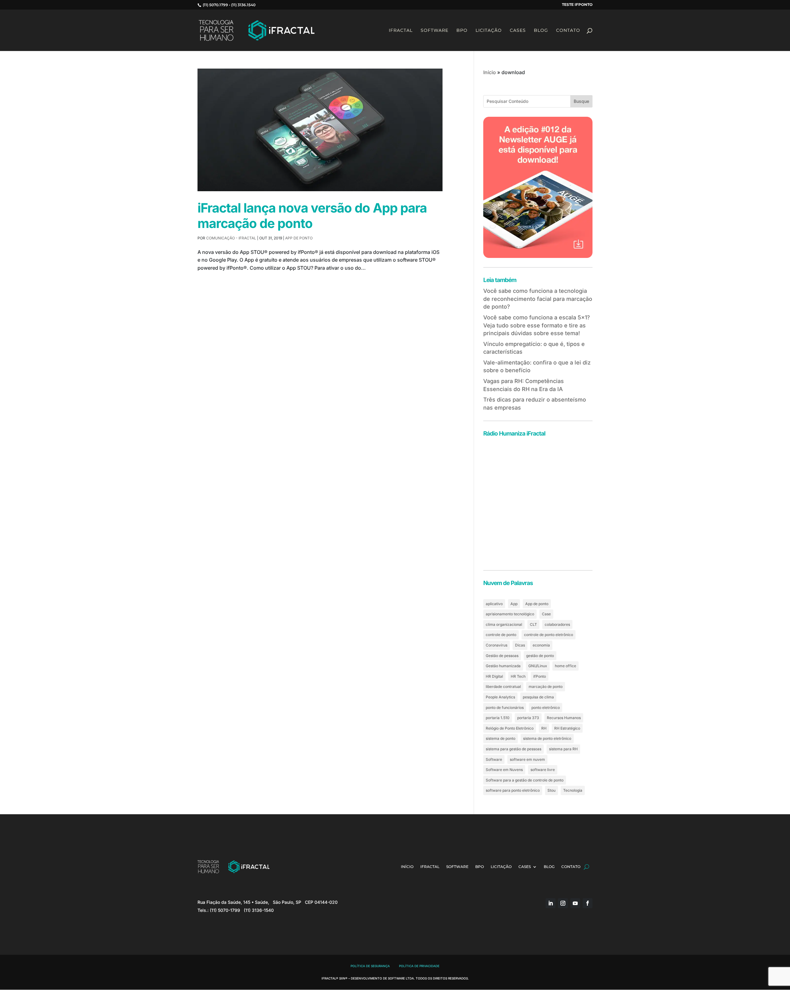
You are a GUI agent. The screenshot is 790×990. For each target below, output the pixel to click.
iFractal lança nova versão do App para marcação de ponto (312, 215)
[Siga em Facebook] (587, 903)
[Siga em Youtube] (575, 903)
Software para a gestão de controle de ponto (524, 780)
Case (546, 614)
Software (434, 30)
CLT (533, 624)
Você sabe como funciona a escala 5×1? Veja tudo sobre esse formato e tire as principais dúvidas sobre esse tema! (536, 325)
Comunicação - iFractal (231, 238)
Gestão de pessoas (502, 655)
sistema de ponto (500, 738)
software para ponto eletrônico (513, 790)
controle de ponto (501, 634)
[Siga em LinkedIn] (550, 903)
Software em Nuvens (504, 769)
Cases (518, 30)
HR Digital (494, 676)
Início (489, 72)
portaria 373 (528, 717)
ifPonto (539, 676)
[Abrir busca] (586, 866)
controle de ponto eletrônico (548, 634)
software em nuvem (527, 759)
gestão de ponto (540, 655)
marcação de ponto (546, 686)
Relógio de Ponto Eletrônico (510, 728)
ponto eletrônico (545, 707)
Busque (581, 101)
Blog (541, 30)
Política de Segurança (370, 966)
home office (565, 666)
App (514, 603)
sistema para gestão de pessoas (513, 749)
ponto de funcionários (505, 707)
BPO (462, 30)
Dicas (520, 645)
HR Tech (518, 676)
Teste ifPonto (577, 5)
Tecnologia (572, 790)
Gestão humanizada (503, 666)
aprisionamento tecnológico (510, 614)
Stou (551, 790)
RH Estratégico (567, 728)
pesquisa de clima (538, 697)
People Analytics (500, 697)
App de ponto (299, 238)
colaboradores (557, 624)
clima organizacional (504, 624)
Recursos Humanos (564, 717)
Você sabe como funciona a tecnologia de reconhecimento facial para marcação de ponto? (537, 299)
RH (544, 728)
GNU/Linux (537, 666)
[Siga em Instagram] (563, 903)
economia (541, 645)
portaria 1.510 (497, 717)
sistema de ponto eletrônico (547, 738)
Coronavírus (496, 645)
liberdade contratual (503, 686)
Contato (568, 30)
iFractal (401, 30)
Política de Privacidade (419, 966)
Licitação (489, 30)
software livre (542, 769)
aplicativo (494, 603)
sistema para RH (563, 749)
